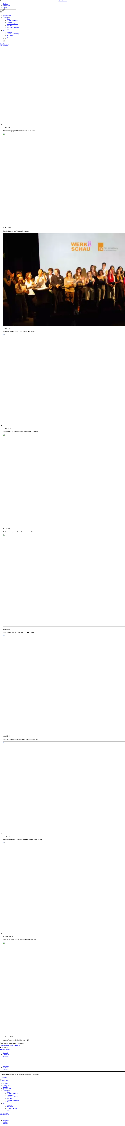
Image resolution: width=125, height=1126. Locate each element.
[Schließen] (0, 1079)
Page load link (4, 1077)
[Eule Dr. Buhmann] (62, 1)
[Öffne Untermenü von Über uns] (9, 17)
